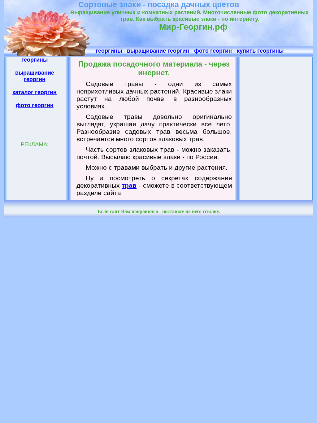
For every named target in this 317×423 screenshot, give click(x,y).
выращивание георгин (158, 51)
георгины (109, 51)
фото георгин (213, 51)
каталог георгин (34, 92)
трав (129, 185)
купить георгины (260, 51)
